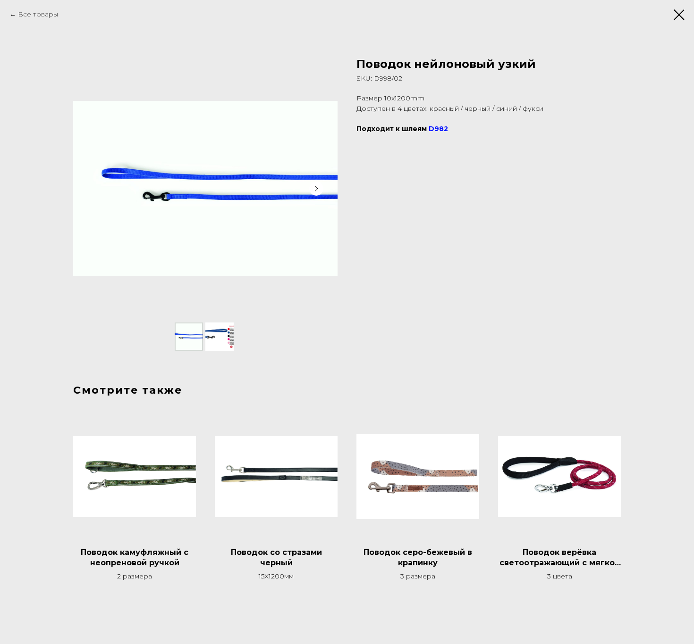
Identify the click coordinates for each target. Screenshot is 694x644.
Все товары (38, 14)
